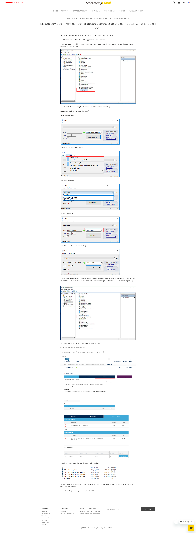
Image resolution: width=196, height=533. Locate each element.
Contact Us (45, 522)
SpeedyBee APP (109, 11)
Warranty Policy (136, 11)
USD (191, 2)
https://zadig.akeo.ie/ (82, 111)
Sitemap (44, 524)
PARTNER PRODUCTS (80, 11)
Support (122, 11)
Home (55, 11)
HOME (68, 18)
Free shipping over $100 (14, 2)
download (96, 11)
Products (65, 11)
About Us (44, 520)
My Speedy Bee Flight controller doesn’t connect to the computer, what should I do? (104, 18)
